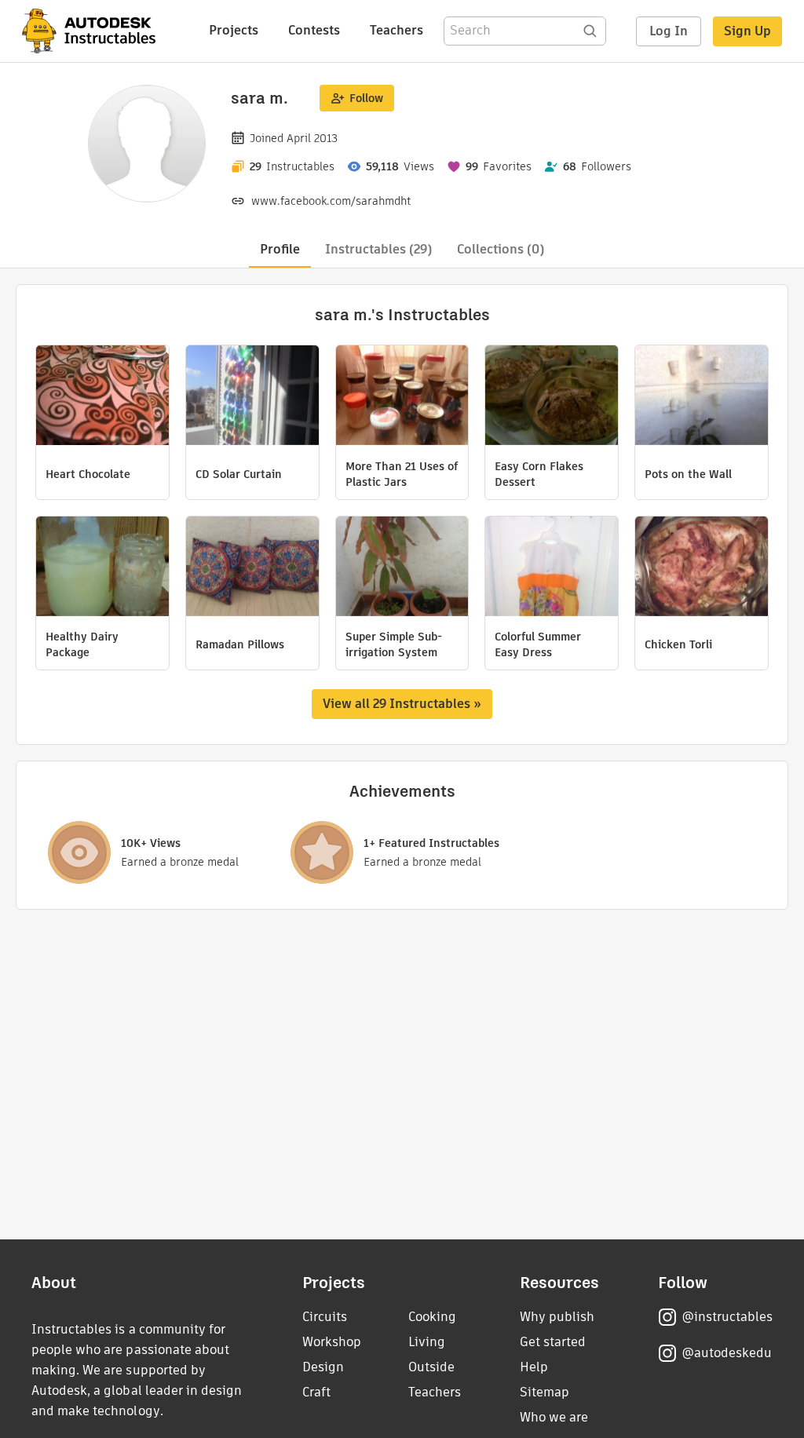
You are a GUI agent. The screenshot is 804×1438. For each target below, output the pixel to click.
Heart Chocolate (88, 474)
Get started (553, 1342)
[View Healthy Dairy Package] (102, 568)
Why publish (557, 1317)
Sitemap (544, 1392)
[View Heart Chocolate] (102, 397)
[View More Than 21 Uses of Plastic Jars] (402, 397)
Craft (316, 1392)
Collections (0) (500, 249)
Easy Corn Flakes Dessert (539, 474)
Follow (366, 98)
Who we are (554, 1417)
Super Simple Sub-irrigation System (393, 644)
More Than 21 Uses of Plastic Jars (401, 474)
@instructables (727, 1317)
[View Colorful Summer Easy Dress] (551, 568)
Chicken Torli (678, 644)
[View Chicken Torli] (701, 568)
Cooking (432, 1317)
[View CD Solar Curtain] (252, 397)
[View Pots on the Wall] (701, 397)
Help (534, 1367)
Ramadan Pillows (240, 644)
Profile (280, 249)
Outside (431, 1367)
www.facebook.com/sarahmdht (331, 201)
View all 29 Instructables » (402, 704)
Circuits (324, 1317)
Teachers (396, 30)
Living (426, 1342)
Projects (233, 30)
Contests (314, 30)
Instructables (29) (378, 249)
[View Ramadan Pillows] (252, 568)
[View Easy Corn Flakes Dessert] (551, 397)
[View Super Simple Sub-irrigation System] (402, 568)
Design (323, 1367)
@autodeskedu (727, 1353)
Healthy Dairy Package (82, 644)
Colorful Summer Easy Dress (538, 644)
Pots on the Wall (688, 474)
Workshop (331, 1342)
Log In (668, 31)
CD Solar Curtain (239, 474)
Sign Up (747, 31)
